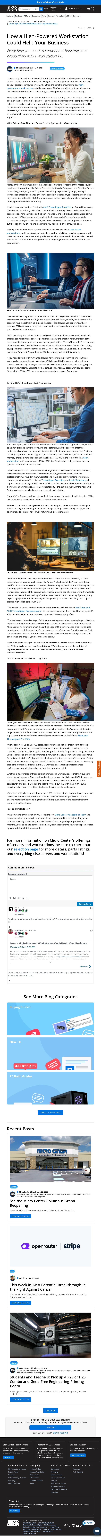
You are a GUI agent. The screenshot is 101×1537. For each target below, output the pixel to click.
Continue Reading (20, 1216)
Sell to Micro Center (58, 1483)
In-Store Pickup (35, 1469)
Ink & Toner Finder (58, 1478)
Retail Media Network (59, 1489)
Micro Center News (22, 21)
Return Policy (13, 1472)
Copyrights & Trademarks (31, 1531)
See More (52, 1410)
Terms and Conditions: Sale (52, 1529)
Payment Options (36, 1480)
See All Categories (51, 1112)
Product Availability (37, 1472)
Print (80, 28)
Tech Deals (58, 2)
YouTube (77, 1526)
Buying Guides (39, 21)
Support (76, 16)
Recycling (11, 1481)
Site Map (54, 1492)
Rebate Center (56, 1475)
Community (55, 1469)
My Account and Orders (17, 1469)
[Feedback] (98, 769)
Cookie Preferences (29, 1533)
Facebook (64, 1526)
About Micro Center (29, 1523)
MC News (69, 16)
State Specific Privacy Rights (32, 1525)
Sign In (50, 1427)
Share (89, 28)
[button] (88, 1523)
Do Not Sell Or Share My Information (35, 1527)
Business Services (58, 1486)
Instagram (73, 1526)
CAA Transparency (50, 1525)
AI (12, 1271)
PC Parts (27, 16)
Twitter (69, 1526)
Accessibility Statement (46, 1523)
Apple (44, 16)
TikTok (81, 1526)
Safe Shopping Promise (17, 1478)
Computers (36, 16)
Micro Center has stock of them (70, 814)
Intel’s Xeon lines (77, 480)
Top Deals (18, 16)
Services (51, 16)
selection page (26, 849)
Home (9, 21)
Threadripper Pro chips (52, 480)
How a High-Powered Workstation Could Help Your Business (33, 24)
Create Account (60, 1433)
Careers (54, 1481)
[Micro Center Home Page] (12, 7)
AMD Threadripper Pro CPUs (57, 207)
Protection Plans (14, 1483)
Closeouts (76, 1469)
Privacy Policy (54, 1527)
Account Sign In (48, 1531)
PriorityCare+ (60, 16)
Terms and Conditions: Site (32, 1529)
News (13, 1187)
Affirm (32, 1483)
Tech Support (78, 1472)
